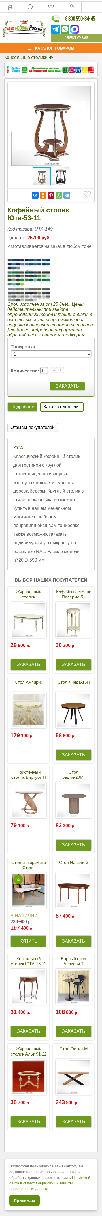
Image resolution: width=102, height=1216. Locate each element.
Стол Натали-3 (73, 862)
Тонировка (23, 346)
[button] (86, 90)
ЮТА (18, 447)
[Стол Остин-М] (74, 1077)
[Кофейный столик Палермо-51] (74, 620)
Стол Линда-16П (74, 682)
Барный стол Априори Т (73, 961)
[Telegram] (66, 195)
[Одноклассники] (43, 195)
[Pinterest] (51, 195)
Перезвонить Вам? (76, 37)
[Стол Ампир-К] (28, 710)
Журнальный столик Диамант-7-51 (28, 596)
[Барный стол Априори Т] (74, 987)
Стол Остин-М (74, 1049)
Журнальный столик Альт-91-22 (28, 1051)
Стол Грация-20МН (73, 775)
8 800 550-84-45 (80, 18)
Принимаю (24, 1200)
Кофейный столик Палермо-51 (73, 594)
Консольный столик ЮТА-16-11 (28, 961)
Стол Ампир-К (28, 682)
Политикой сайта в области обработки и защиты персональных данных (49, 1183)
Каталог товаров (54, 48)
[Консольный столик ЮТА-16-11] (28, 987)
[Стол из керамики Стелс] (28, 890)
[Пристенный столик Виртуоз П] (28, 800)
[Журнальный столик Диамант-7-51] (28, 620)
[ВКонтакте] (35, 195)
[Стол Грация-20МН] (74, 800)
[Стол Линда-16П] (74, 710)
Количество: (25, 371)
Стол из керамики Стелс (28, 865)
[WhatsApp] (59, 195)
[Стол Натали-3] (74, 890)
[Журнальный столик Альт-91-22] (28, 1077)
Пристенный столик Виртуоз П (28, 775)
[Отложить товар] (87, 194)
